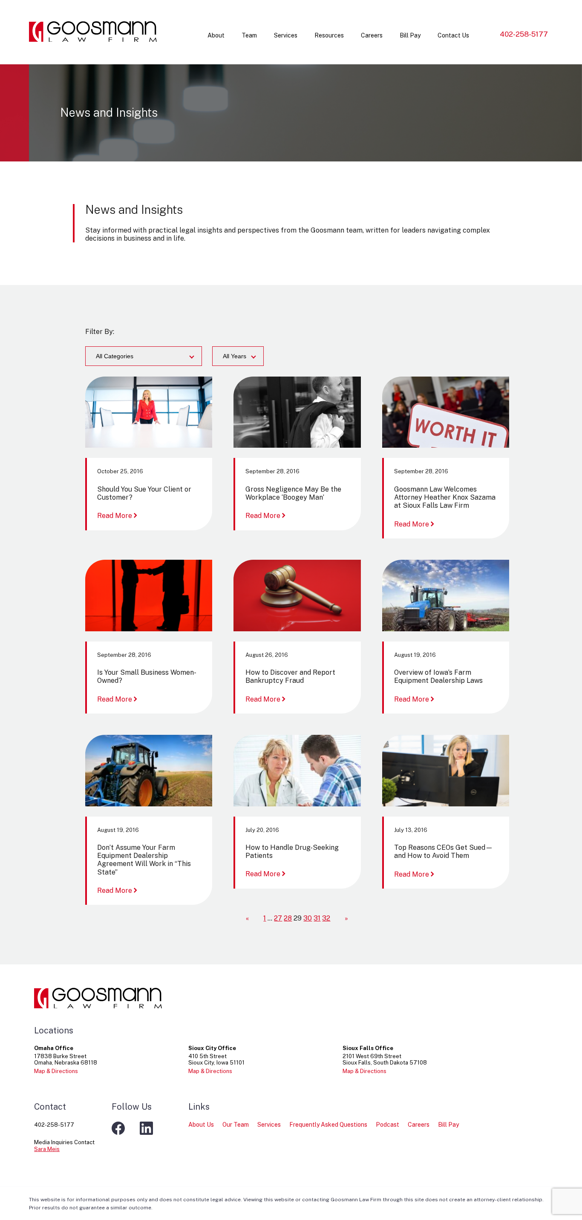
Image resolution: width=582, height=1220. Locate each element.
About (216, 35)
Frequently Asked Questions (328, 1125)
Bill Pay (410, 35)
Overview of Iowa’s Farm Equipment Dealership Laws (438, 676)
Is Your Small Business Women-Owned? (146, 676)
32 (326, 918)
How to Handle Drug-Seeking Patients (292, 851)
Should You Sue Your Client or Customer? (144, 493)
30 (307, 918)
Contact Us (453, 35)
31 (317, 918)
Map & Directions (56, 1071)
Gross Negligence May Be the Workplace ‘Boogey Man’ (293, 493)
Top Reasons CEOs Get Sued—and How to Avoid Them (443, 851)
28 (288, 918)
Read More (118, 516)
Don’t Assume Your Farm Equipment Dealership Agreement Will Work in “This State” (144, 859)
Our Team (235, 1125)
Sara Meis (47, 1149)
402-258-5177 (524, 34)
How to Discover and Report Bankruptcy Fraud (290, 676)
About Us (201, 1125)
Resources (329, 35)
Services (285, 35)
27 (278, 918)
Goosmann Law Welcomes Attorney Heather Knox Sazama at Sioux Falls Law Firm (445, 497)
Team (249, 35)
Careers (372, 35)
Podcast (387, 1125)
